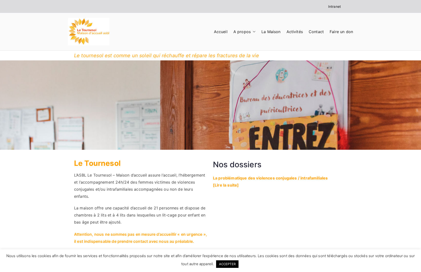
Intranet (334, 6)
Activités (295, 31)
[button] (253, 31)
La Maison (270, 31)
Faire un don (341, 31)
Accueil (221, 31)
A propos (242, 31)
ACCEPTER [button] (227, 264)
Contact (316, 31)
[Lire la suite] (226, 185)
